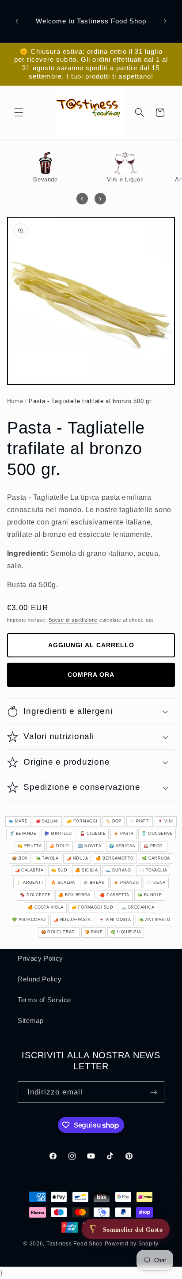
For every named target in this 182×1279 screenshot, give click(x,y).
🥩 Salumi (47, 821)
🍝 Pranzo (126, 882)
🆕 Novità (89, 846)
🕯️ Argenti (29, 882)
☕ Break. (94, 882)
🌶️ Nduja (77, 858)
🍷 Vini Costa (115, 919)
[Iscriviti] (154, 1092)
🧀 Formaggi (82, 821)
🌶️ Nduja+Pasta (72, 919)
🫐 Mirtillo (58, 833)
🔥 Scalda (63, 882)
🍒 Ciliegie (93, 833)
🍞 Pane (93, 932)
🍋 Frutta (30, 846)
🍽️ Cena (156, 882)
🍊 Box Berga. (75, 895)
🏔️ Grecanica (137, 907)
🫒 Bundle (149, 895)
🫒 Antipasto (154, 919)
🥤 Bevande (22, 833)
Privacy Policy (40, 958)
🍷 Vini (166, 821)
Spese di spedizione (73, 620)
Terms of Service (44, 1000)
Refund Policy (39, 979)
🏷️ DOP (113, 821)
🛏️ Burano (118, 870)
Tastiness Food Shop (74, 1243)
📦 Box (19, 858)
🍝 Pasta (123, 833)
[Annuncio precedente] (17, 21)
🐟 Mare (18, 821)
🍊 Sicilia (86, 870)
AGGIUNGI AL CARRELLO (91, 645)
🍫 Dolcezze (35, 895)
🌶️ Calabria (29, 870)
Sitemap (30, 1020)
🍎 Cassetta (114, 895)
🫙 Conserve (157, 833)
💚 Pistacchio (29, 919)
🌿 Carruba (156, 858)
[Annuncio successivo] (165, 21)
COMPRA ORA (91, 674)
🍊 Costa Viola (46, 907)
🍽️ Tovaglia (153, 870)
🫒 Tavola (47, 858)
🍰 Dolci (59, 846)
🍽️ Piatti (139, 821)
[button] (18, 112)
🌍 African (122, 846)
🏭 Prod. (154, 846)
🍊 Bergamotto (114, 858)
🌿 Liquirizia (125, 932)
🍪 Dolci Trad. (59, 932)
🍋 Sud (59, 870)
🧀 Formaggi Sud (92, 907)
